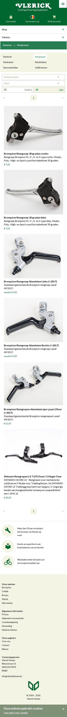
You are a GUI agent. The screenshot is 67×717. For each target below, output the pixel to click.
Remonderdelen (10, 67)
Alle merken (7, 603)
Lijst (61, 89)
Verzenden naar (32, 21)
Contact (5, 645)
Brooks (5, 595)
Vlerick (5, 599)
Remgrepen (40, 57)
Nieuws (5, 649)
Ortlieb (5, 591)
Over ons (6, 641)
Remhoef (7, 57)
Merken (6, 37)
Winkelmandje (54, 21)
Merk (6, 83)
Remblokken (40, 62)
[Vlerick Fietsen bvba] (33, 7)
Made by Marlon (9, 630)
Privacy (5, 614)
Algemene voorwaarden (13, 618)
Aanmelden (11, 21)
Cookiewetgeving (10, 622)
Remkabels (8, 62)
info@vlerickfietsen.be (12, 676)
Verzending (7, 626)
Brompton (6, 587)
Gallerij (28, 89)
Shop (4, 29)
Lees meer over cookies (16, 712)
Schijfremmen (41, 67)
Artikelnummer (11, 77)
